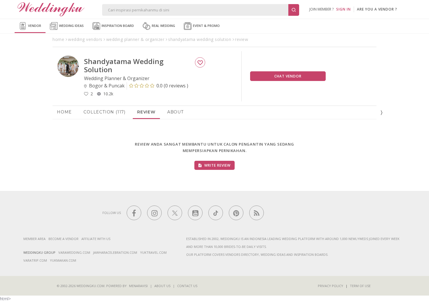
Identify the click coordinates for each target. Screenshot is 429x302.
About (175, 112)
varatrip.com (35, 260)
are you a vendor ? (377, 9)
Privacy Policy (330, 286)
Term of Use (360, 286)
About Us (162, 286)
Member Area (34, 239)
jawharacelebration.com (115, 252)
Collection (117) (104, 112)
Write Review (217, 165)
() (172, 85)
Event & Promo (206, 25)
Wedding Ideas (71, 25)
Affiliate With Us (95, 239)
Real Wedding (163, 25)
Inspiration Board (117, 25)
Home (64, 112)
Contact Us (187, 286)
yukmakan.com (63, 260)
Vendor (34, 25)
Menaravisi (138, 286)
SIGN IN (343, 9)
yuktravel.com (153, 252)
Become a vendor (63, 239)
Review (146, 112)
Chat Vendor (287, 76)
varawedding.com (74, 252)
